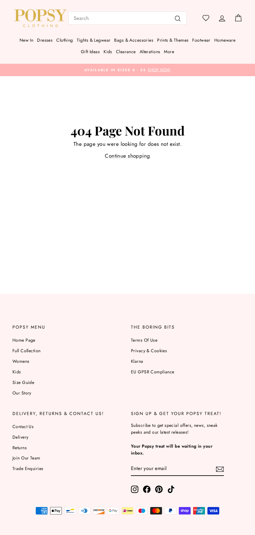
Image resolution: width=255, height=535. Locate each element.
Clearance (126, 51)
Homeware (224, 40)
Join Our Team (26, 458)
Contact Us (23, 426)
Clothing (64, 40)
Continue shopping (127, 155)
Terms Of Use (144, 340)
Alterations (150, 51)
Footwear (201, 40)
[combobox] (127, 18)
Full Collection (26, 351)
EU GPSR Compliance (152, 372)
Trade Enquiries (27, 468)
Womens (21, 361)
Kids (108, 51)
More (169, 51)
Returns (19, 448)
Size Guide (23, 382)
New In (27, 40)
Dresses (45, 40)
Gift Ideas (90, 51)
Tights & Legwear (94, 40)
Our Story (21, 393)
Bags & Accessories (133, 40)
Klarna (137, 361)
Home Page (23, 340)
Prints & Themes (172, 40)
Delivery (20, 437)
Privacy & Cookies (149, 351)
